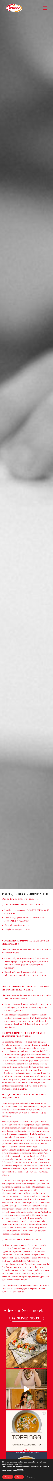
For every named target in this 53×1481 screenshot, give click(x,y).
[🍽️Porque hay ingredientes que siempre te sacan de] (26, 1430)
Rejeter (19, 1477)
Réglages (30, 1477)
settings (20, 1470)
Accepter (8, 1477)
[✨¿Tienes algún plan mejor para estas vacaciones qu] (26, 1347)
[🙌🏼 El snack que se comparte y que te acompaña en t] (26, 1389)
